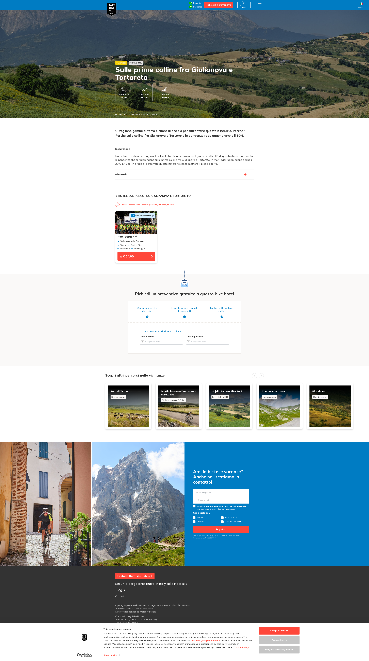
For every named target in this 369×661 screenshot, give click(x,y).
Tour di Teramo (120, 394)
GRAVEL (201, 521)
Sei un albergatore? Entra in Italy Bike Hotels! (150, 584)
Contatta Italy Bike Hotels (133, 576)
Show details (110, 655)
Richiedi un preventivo (218, 4)
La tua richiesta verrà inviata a (160, 331)
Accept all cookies (279, 630)
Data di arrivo (147, 336)
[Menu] (258, 5)
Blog (118, 590)
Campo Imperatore (274, 394)
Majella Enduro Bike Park (226, 394)
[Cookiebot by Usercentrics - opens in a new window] (84, 655)
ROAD (200, 517)
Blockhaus (319, 394)
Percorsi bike (128, 114)
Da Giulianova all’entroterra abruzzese (178, 396)
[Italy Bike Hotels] (111, 9)
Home (118, 114)
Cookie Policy (241, 647)
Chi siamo (122, 596)
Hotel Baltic (124, 236)
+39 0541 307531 (130, 622)
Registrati (221, 529)
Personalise (278, 640)
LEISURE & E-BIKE (233, 521)
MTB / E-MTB (231, 517)
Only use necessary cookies (279, 649)
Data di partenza (195, 336)
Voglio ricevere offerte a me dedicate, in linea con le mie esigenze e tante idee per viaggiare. (221, 507)
